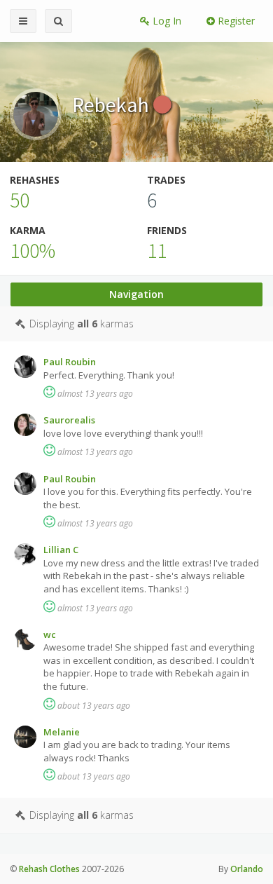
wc (49, 634)
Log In (165, 20)
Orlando (246, 869)
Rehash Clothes (49, 869)
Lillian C (60, 549)
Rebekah (112, 104)
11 (157, 250)
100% (32, 250)
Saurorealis (69, 420)
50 (19, 199)
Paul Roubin (69, 361)
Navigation (136, 294)
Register (235, 20)
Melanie (61, 732)
